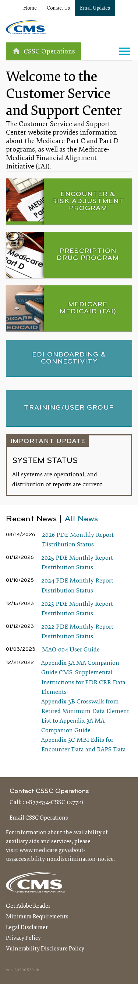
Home (30, 8)
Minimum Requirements (37, 917)
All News (81, 519)
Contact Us (58, 8)
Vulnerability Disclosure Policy (45, 949)
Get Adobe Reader (28, 906)
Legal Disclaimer (27, 928)
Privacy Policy (23, 938)
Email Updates (95, 8)
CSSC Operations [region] (49, 51)
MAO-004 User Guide (71, 650)
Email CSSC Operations (39, 818)
